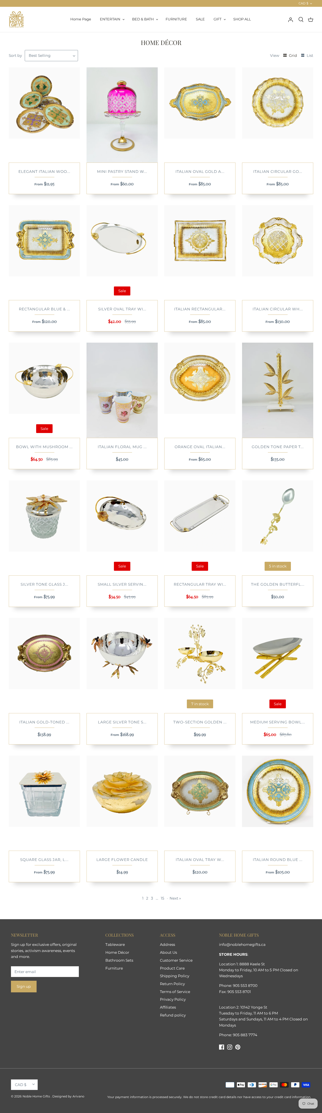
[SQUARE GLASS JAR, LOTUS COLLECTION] (44, 803)
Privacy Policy (173, 999)
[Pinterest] (237, 1047)
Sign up (24, 986)
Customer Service (176, 960)
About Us (168, 952)
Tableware (115, 944)
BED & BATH (143, 19)
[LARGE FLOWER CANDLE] (122, 803)
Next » (175, 898)
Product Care (172, 968)
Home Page (80, 19)
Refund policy (173, 1015)
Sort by (15, 55)
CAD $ (303, 3)
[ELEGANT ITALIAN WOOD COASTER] (44, 114)
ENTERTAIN (110, 19)
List (310, 55)
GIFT (217, 19)
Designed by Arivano (68, 1096)
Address (167, 944)
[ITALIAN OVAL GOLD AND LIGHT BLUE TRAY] (199, 114)
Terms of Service (175, 992)
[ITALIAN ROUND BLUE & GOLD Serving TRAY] (277, 803)
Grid (293, 55)
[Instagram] (229, 1047)
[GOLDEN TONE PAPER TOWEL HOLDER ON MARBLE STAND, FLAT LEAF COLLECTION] (277, 390)
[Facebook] (221, 1047)
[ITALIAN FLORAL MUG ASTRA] (122, 390)
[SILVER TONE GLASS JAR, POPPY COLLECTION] (44, 527)
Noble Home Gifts (37, 1096)
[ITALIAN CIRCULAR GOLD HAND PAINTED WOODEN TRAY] (277, 114)
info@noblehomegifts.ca (242, 944)
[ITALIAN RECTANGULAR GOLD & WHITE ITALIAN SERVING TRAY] (199, 252)
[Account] (290, 19)
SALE (200, 19)
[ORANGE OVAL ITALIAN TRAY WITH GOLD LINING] (199, 390)
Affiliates (168, 1007)
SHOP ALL (242, 19)
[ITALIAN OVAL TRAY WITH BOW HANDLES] (199, 803)
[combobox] (51, 55)
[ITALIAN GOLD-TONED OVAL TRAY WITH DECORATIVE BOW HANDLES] (44, 665)
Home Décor (117, 952)
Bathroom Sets (119, 960)
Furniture (114, 968)
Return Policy (172, 984)
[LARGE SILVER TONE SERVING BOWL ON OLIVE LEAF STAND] (122, 665)
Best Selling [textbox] (40, 55)
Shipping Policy (174, 976)
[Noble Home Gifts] (16, 19)
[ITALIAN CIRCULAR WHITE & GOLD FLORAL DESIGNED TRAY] (277, 252)
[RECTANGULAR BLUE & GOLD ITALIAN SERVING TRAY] (44, 252)
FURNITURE (176, 19)
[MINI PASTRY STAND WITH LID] (122, 114)
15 (162, 898)
